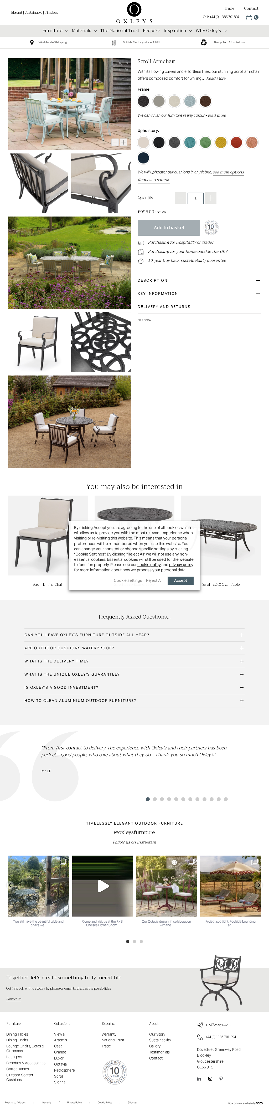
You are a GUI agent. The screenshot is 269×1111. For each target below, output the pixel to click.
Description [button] (153, 280)
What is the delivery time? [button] (56, 661)
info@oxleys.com (217, 1024)
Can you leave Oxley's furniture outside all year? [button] (86, 634)
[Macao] (205, 142)
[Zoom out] (115, 142)
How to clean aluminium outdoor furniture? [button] (80, 700)
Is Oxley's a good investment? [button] (61, 687)
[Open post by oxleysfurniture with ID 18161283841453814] (102, 886)
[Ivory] (174, 101)
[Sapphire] (143, 158)
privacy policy (181, 564)
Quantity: (146, 197)
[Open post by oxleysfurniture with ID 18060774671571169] (38, 886)
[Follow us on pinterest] (221, 1079)
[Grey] (174, 142)
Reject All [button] (154, 580)
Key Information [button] (158, 293)
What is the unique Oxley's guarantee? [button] (72, 674)
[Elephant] (159, 142)
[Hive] (221, 142)
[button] (252, 17)
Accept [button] (180, 581)
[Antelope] (236, 142)
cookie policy (149, 564)
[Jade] (190, 142)
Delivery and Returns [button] (164, 306)
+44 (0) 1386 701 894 (220, 1037)
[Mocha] (205, 101)
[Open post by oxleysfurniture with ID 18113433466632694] (230, 886)
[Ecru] (143, 142)
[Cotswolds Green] (159, 101)
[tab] (199, 280)
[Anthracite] (143, 101)
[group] (131, 42)
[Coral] (252, 142)
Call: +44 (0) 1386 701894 (221, 17)
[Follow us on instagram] (210, 1079)
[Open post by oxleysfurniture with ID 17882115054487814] (166, 886)
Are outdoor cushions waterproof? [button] (69, 648)
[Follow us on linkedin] (199, 1079)
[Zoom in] (123, 142)
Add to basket (169, 228)
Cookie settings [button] (128, 580)
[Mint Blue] (190, 101)
